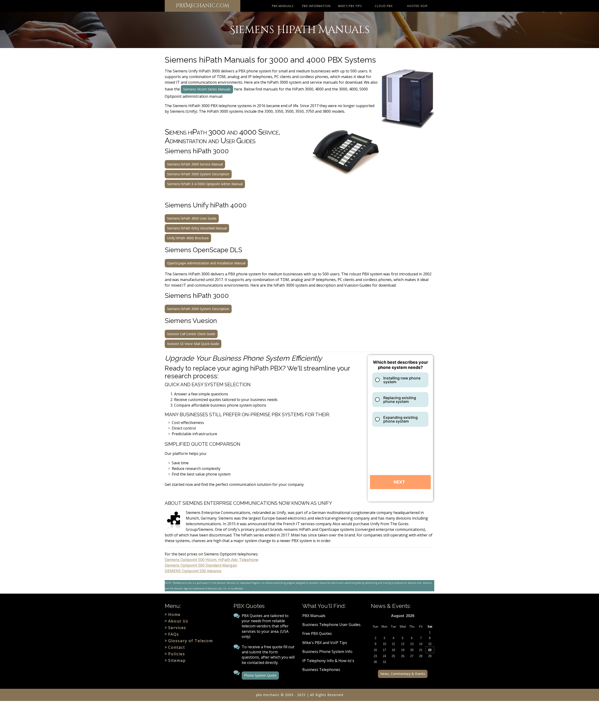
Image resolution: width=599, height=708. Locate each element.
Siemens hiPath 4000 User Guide (191, 218)
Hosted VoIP (417, 6)
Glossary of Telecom (190, 640)
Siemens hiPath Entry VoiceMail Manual (197, 228)
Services (177, 627)
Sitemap (177, 660)
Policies (176, 653)
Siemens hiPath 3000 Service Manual (195, 164)
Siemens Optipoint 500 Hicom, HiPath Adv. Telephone (211, 559)
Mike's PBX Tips (350, 6)
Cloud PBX (384, 6)
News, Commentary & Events (402, 673)
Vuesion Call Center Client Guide (191, 334)
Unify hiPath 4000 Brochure (188, 238)
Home (174, 614)
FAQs (173, 634)
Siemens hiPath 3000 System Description (198, 174)
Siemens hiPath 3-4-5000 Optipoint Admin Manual (205, 184)
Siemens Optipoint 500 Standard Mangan (201, 565)
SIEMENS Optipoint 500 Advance (193, 570)
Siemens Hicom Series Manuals (207, 89)
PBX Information (316, 6)
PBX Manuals (282, 6)
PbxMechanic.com (202, 5)
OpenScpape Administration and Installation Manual (206, 263)
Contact (176, 647)
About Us (178, 621)
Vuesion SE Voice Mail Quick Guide (193, 343)
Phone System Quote (260, 675)
